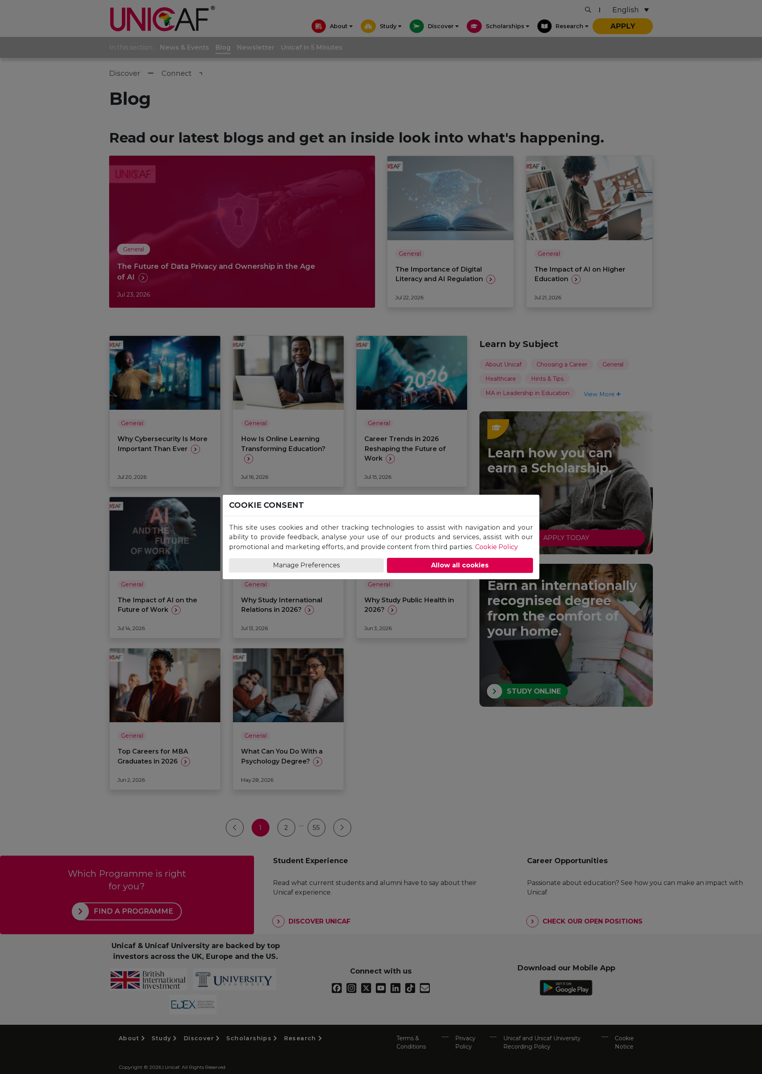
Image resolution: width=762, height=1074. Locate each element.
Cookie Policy (496, 547)
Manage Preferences (306, 565)
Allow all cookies (460, 565)
